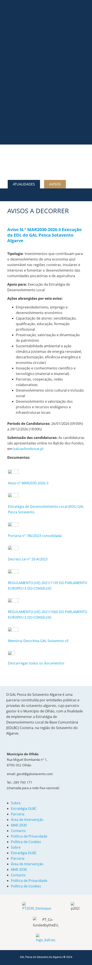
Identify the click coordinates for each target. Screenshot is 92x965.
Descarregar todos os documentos (36, 663)
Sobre (16, 803)
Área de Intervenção (27, 819)
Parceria (17, 814)
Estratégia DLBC (24, 808)
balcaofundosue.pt (28, 448)
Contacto (18, 830)
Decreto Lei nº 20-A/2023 (27, 559)
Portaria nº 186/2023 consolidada (35, 535)
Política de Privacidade (29, 836)
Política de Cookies (26, 841)
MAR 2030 (19, 825)
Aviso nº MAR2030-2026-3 (28, 483)
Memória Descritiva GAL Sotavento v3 (38, 640)
